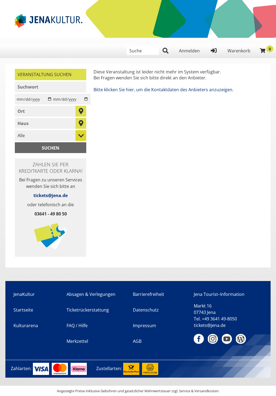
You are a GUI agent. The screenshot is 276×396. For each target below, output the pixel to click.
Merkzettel (77, 341)
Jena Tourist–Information (219, 294)
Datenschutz (146, 310)
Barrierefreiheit (148, 294)
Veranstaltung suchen (52, 74)
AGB (137, 341)
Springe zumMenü (37, 4)
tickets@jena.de (50, 195)
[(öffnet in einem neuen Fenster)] (199, 339)
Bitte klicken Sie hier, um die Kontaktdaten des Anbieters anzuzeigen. (163, 90)
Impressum (144, 326)
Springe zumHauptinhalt (4, 4)
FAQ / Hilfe (77, 326)
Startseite (23, 310)
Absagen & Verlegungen (91, 294)
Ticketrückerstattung (88, 310)
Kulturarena (25, 326)
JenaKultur (24, 294)
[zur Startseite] (48, 21)
